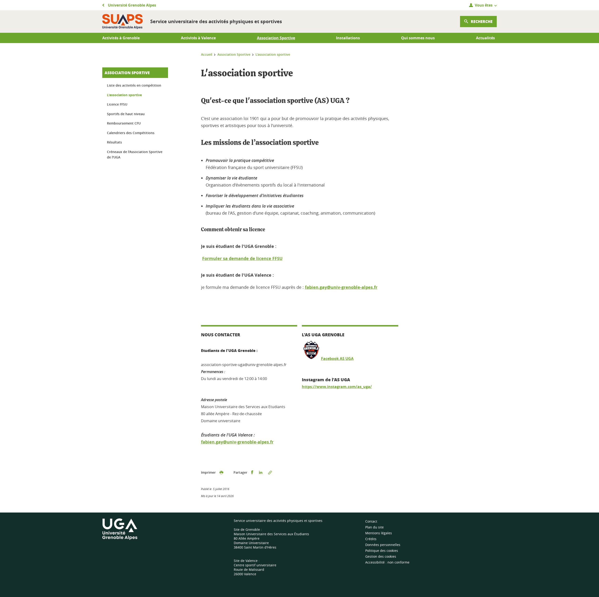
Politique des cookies (381, 550)
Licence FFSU (117, 104)
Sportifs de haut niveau (126, 114)
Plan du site (374, 527)
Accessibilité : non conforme (387, 562)
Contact (371, 521)
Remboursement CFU (124, 123)
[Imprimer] (221, 472)
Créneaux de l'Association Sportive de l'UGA (134, 155)
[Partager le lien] (270, 472)
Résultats (114, 142)
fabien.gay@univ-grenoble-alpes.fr (341, 287)
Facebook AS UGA (337, 358)
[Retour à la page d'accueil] (122, 21)
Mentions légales (378, 533)
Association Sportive (127, 72)
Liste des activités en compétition (134, 85)
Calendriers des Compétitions (130, 133)
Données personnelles (382, 544)
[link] (337, 386)
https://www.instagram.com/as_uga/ (337, 386)
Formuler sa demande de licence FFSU (242, 258)
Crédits (370, 539)
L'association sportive (124, 95)
